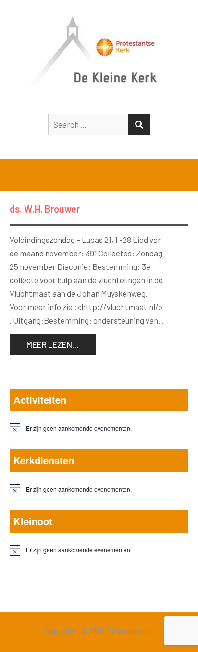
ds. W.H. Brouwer (45, 209)
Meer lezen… (52, 344)
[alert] (99, 428)
